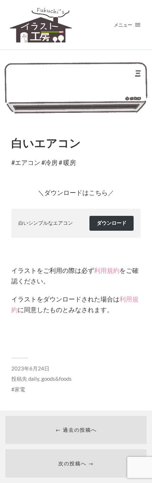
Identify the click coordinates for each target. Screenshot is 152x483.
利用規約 (106, 270)
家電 (19, 389)
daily (33, 378)
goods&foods (56, 378)
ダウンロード (112, 223)
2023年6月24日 (30, 368)
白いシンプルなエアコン (45, 223)
